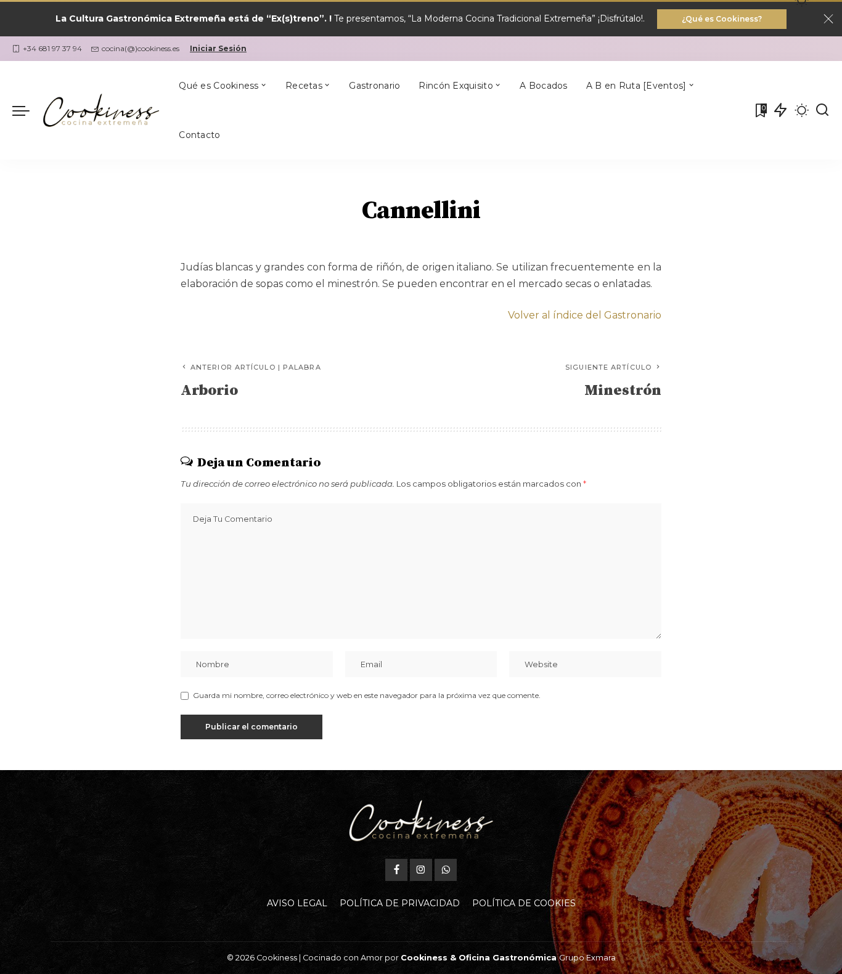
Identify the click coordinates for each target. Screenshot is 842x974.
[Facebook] (396, 870)
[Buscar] (822, 110)
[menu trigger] (27, 110)
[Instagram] (421, 870)
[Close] (828, 19)
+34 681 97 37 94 (52, 48)
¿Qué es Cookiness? (722, 18)
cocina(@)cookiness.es (140, 48)
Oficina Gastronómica (508, 957)
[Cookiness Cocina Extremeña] (101, 110)
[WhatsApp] (446, 870)
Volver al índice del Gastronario (584, 315)
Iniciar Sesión (218, 48)
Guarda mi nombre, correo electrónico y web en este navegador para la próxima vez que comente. (367, 695)
